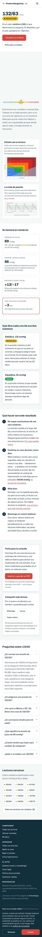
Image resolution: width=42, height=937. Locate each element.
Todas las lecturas (9, 829)
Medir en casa (8, 849)
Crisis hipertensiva (10, 857)
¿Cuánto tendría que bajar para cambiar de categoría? (19, 744)
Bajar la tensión (8, 853)
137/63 (32, 796)
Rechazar (11, 932)
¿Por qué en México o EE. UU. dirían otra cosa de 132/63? (18, 710)
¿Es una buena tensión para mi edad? (19, 721)
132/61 (32, 790)
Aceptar (31, 932)
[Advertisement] (21, 74)
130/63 (20, 790)
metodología (34, 896)
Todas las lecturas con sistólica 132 (20, 809)
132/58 (9, 790)
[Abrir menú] (37, 3)
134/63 (9, 796)
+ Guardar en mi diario (14, 38)
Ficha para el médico (13, 45)
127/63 (32, 784)
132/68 (9, 801)
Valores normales (9, 833)
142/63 (20, 801)
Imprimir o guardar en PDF (18, 576)
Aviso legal (6, 869)
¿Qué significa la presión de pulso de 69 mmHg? (17, 733)
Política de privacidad (11, 873)
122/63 (8, 784)
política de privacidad (21, 926)
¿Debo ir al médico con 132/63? (19, 754)
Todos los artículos (10, 846)
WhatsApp (11, 611)
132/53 (20, 784)
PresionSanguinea (16, 3)
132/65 (20, 796)
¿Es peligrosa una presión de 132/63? (18, 698)
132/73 (32, 801)
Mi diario (5, 837)
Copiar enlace (12, 617)
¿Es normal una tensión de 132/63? (17, 656)
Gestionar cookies (9, 877)
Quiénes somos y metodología (14, 866)
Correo (22, 611)
